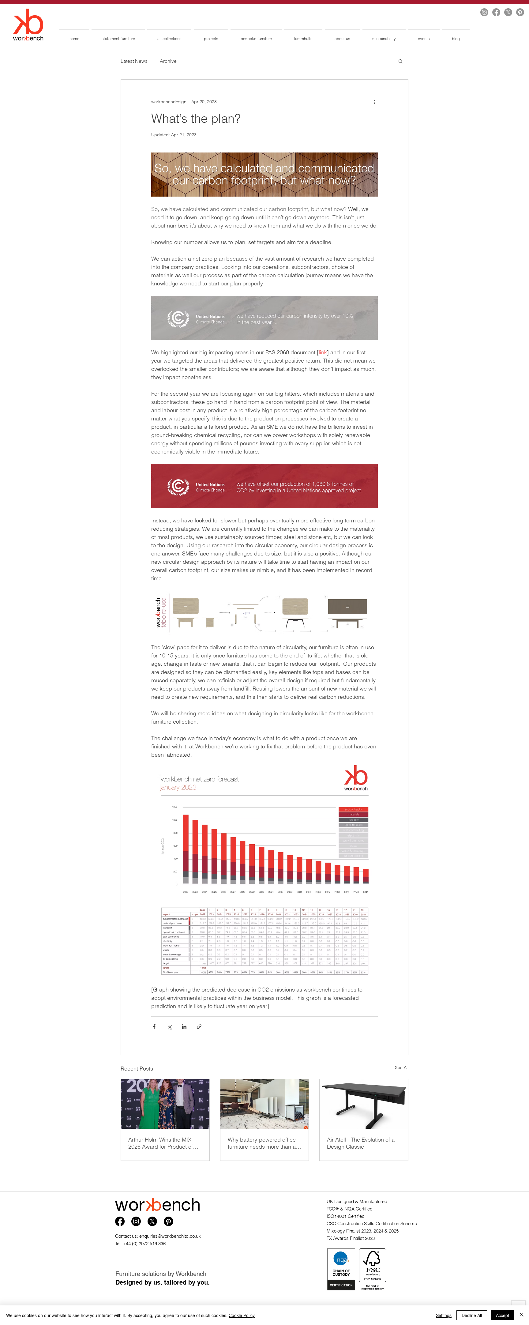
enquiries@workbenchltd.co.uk (170, 1236)
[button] (400, 60)
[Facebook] (496, 12)
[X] (508, 12)
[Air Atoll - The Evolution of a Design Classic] (364, 1104)
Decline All (472, 1315)
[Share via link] (199, 1027)
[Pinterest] (520, 12)
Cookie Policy (242, 1315)
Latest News (134, 61)
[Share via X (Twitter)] (169, 1027)
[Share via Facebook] (154, 1027)
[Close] (521, 1315)
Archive (168, 61)
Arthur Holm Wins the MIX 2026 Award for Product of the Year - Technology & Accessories (160, 1143)
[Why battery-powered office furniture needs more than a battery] (264, 1104)
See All (401, 1067)
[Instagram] (484, 12)
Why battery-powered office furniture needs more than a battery (262, 1143)
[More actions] (374, 101)
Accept (502, 1315)
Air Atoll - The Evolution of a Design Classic (361, 1143)
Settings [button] (444, 1315)
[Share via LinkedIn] (184, 1027)
